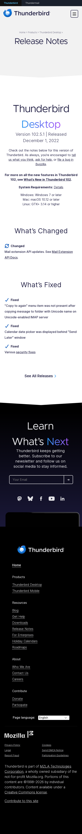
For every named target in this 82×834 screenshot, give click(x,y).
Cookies (46, 745)
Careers (17, 679)
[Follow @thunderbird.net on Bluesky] (30, 499)
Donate (17, 699)
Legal (8, 750)
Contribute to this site (21, 801)
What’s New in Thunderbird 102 (47, 179)
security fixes (25, 352)
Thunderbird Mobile (25, 591)
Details (58, 187)
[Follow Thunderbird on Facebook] (41, 499)
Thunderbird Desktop (27, 585)
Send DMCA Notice (53, 750)
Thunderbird (11, 3)
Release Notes (22, 629)
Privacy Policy (12, 745)
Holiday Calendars (25, 641)
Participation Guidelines (55, 755)
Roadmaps (19, 647)
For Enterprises (23, 635)
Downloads (20, 623)
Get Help (18, 616)
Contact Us (20, 673)
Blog (15, 610)
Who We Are (21, 667)
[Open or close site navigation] (74, 14)
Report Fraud (12, 755)
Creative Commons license (26, 792)
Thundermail (32, 3)
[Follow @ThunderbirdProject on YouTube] (52, 499)
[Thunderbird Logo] (27, 13)
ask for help (43, 159)
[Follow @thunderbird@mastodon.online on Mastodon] (20, 499)
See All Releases (39, 376)
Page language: (24, 717)
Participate (19, 705)
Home (16, 565)
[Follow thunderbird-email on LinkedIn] (62, 499)
